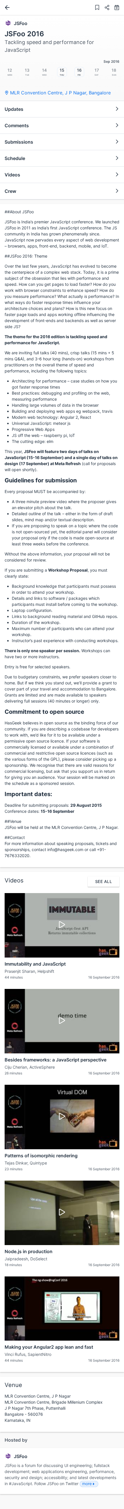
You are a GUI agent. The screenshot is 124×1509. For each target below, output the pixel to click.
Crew (10, 191)
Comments (17, 125)
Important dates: (28, 794)
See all (103, 881)
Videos (12, 175)
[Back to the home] (6, 7)
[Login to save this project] (97, 8)
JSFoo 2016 (24, 34)
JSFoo (20, 23)
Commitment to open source (44, 711)
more (87, 1483)
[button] (105, 8)
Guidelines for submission (41, 480)
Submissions (19, 142)
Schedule (15, 158)
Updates (14, 109)
